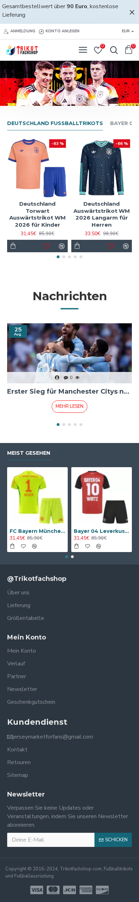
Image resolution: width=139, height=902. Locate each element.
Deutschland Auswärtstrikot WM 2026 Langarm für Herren (101, 214)
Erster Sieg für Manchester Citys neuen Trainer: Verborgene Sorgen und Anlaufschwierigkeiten (69, 391)
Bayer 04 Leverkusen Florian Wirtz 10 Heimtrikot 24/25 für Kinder (101, 531)
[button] (58, 256)
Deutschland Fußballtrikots (55, 123)
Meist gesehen (28, 453)
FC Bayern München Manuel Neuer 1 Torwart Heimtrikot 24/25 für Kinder (37, 531)
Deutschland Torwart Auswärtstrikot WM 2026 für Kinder (37, 214)
